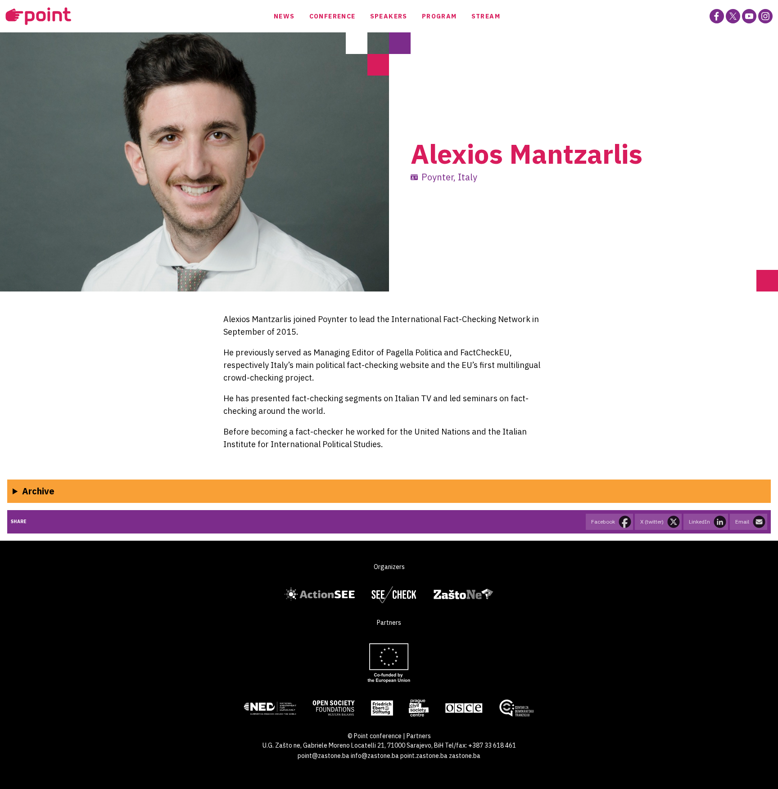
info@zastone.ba (375, 756)
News (284, 16)
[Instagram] (765, 16)
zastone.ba (464, 756)
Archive (38, 491)
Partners (419, 736)
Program (439, 16)
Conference (332, 16)
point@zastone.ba (323, 756)
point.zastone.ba (424, 756)
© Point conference (375, 736)
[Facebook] (717, 16)
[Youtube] (749, 16)
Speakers (388, 16)
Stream (485, 16)
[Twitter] (733, 16)
